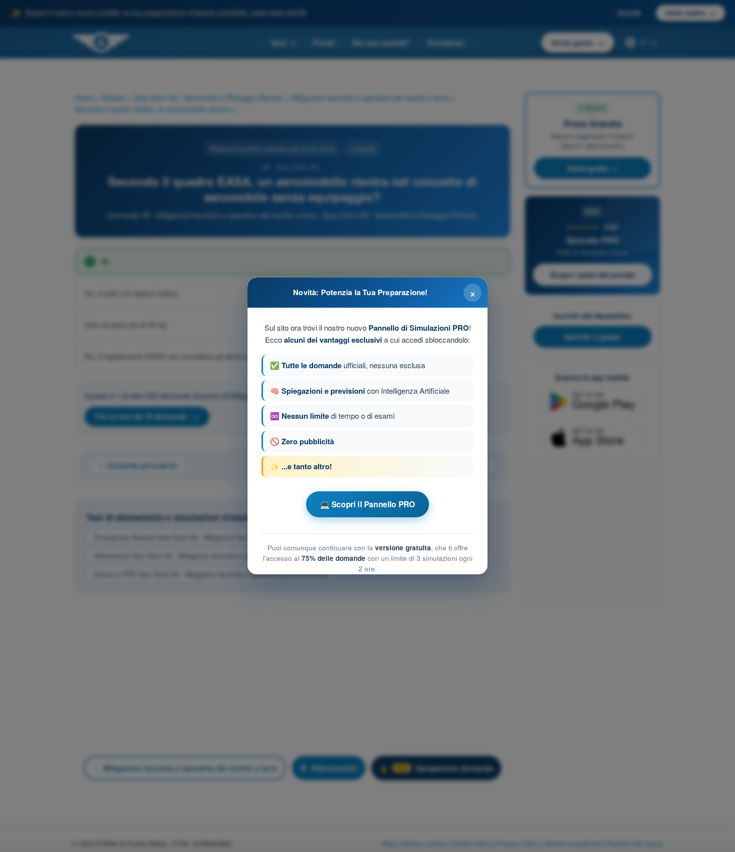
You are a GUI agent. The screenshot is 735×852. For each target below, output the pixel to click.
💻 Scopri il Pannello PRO (368, 504)
